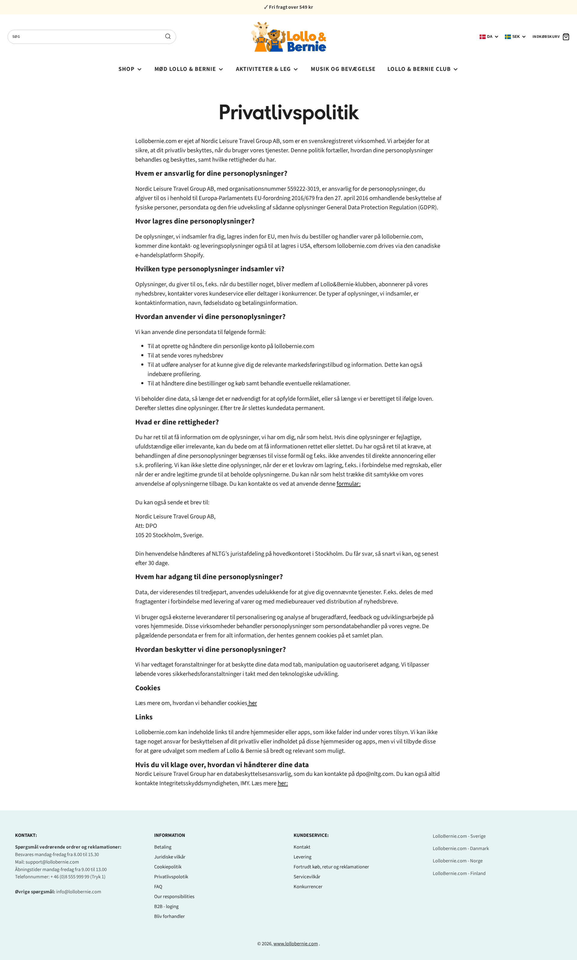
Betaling (162, 847)
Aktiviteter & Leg (263, 69)
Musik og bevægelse (343, 69)
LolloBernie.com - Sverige (459, 836)
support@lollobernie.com (52, 862)
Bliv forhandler (169, 916)
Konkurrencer (308, 886)
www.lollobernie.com (295, 943)
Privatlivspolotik (171, 876)
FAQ (158, 886)
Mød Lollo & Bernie (185, 69)
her (253, 703)
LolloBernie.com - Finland (459, 873)
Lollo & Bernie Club (419, 69)
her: (283, 783)
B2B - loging (166, 906)
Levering (302, 857)
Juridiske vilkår (169, 857)
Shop (126, 69)
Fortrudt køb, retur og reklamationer (331, 866)
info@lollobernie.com (78, 891)
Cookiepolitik (168, 866)
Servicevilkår (307, 876)
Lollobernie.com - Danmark (461, 848)
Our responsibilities (174, 896)
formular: (349, 483)
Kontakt (302, 847)
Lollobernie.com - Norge (458, 860)
